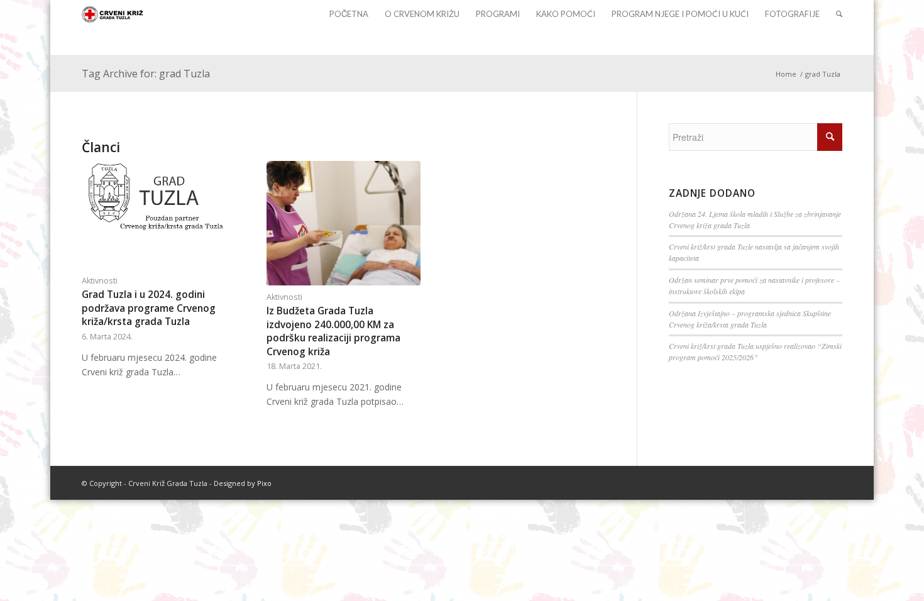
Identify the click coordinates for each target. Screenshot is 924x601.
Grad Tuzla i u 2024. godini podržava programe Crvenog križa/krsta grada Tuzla (149, 308)
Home (786, 74)
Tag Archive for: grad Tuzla (146, 73)
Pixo (264, 483)
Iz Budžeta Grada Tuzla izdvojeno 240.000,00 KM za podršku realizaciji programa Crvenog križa (333, 331)
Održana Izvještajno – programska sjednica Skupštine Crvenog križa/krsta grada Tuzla (750, 318)
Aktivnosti (100, 280)
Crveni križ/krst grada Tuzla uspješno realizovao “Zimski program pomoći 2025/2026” (755, 351)
